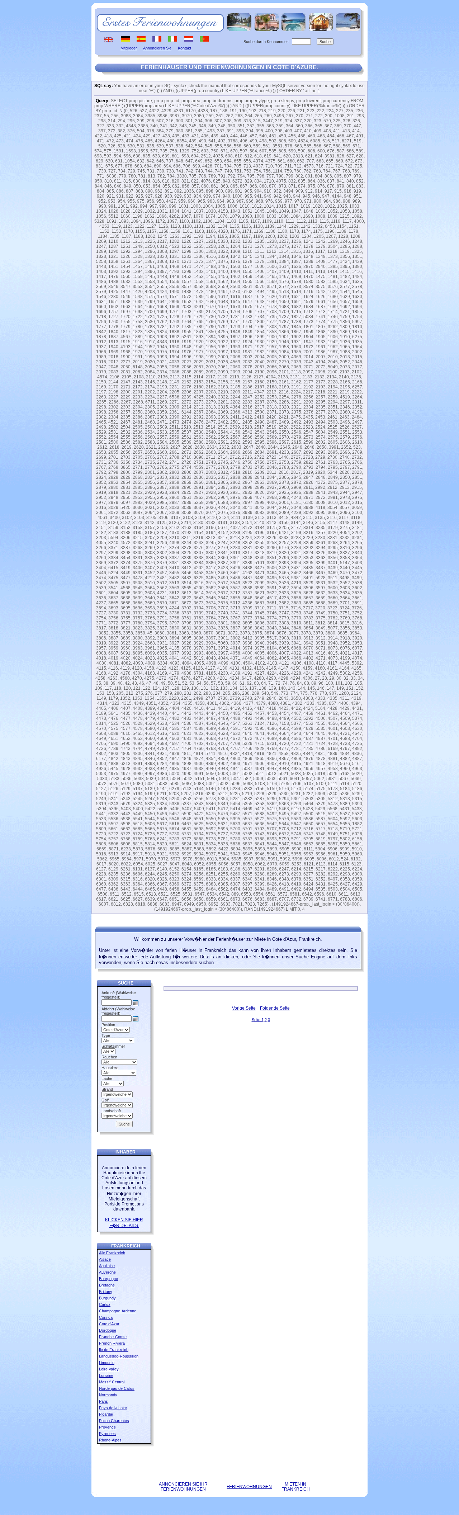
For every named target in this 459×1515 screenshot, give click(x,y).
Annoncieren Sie (157, 48)
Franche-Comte (113, 1337)
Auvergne (107, 1272)
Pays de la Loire (113, 1408)
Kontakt (184, 48)
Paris (103, 1401)
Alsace (105, 1259)
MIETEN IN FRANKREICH (295, 1487)
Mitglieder (128, 48)
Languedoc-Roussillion (118, 1356)
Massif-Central (111, 1382)
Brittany (105, 1291)
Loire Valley (109, 1369)
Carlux (104, 1304)
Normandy (108, 1395)
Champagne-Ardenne (117, 1311)
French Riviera (112, 1343)
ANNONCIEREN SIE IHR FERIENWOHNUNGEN (183, 1487)
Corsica (106, 1317)
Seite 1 (258, 1020)
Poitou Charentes (114, 1421)
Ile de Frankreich (113, 1350)
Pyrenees (107, 1433)
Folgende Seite (275, 1008)
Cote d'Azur (109, 1324)
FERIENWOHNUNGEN (249, 1486)
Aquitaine (107, 1266)
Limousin (106, 1362)
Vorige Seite (244, 1008)
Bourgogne (108, 1278)
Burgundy (107, 1298)
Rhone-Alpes (110, 1440)
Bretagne (107, 1285)
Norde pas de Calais (116, 1388)
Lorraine (106, 1375)
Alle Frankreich (112, 1253)
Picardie (106, 1414)
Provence (107, 1427)
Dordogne (107, 1330)
